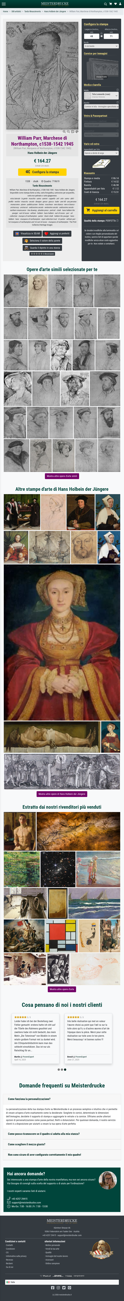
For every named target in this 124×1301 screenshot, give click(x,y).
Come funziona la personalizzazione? (29, 1099)
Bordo (86, 42)
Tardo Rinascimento (32, 11)
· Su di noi (9, 1267)
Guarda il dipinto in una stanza (44, 247)
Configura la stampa (44, 172)
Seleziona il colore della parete (44, 240)
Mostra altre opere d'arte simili (62, 476)
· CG (6, 1252)
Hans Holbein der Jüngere (55, 11)
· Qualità (48, 1252)
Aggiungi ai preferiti (58, 233)
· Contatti (9, 1245)
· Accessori (49, 1260)
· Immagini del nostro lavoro (56, 1256)
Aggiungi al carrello (103, 210)
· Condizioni (10, 1249)
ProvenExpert (28, 1057)
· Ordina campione (52, 1263)
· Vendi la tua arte (52, 1249)
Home (5, 11)
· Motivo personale (52, 1245)
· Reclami (9, 1263)
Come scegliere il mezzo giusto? (26, 1144)
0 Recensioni (48, 254)
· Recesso (9, 1260)
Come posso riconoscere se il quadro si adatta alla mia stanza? (44, 1134)
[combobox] (101, 46)
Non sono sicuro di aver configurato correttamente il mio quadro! (44, 1154)
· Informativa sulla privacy (15, 1256)
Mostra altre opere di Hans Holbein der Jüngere (62, 794)
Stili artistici (16, 11)
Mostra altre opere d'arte (62, 989)
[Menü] (4, 4)
